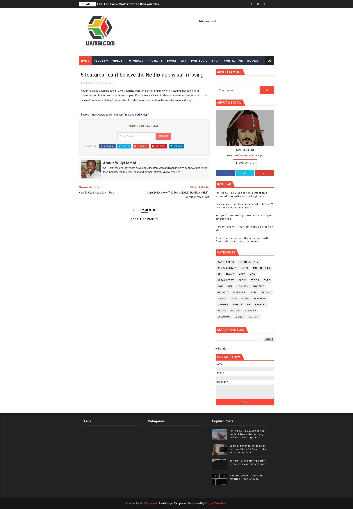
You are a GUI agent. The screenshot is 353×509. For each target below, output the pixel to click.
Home (85, 60)
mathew (259, 298)
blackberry (225, 280)
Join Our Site (246, 162)
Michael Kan (261, 268)
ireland (266, 292)
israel (221, 298)
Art (184, 60)
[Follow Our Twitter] (245, 173)
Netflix (127, 100)
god (220, 286)
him (229, 286)
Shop (216, 60)
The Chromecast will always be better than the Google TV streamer (144, 4)
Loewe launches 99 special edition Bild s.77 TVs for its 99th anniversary (248, 449)
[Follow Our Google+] (264, 173)
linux (246, 298)
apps (242, 274)
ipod (253, 292)
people (260, 304)
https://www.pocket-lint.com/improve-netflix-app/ (120, 114)
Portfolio (199, 60)
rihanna (250, 310)
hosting (259, 286)
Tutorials (135, 60)
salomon (223, 316)
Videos (117, 60)
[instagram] (264, 4)
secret (239, 316)
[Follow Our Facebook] (225, 173)
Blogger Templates (216, 503)
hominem (243, 286)
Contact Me (233, 60)
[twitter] (258, 4)
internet (239, 292)
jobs (234, 298)
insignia (223, 292)
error (255, 280)
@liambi (253, 60)
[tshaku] (270, 4)
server (254, 316)
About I (99, 60)
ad (219, 274)
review (235, 310)
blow (242, 280)
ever (267, 280)
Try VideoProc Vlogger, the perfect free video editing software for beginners (247, 434)
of (249, 304)
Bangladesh (225, 262)
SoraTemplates (149, 503)
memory (223, 304)
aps (252, 274)
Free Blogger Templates (172, 503)
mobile (238, 304)
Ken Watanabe (227, 268)
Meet (245, 268)
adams (230, 274)
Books (172, 60)
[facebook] (251, 4)
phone (221, 310)
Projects (155, 60)
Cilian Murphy (248, 262)
